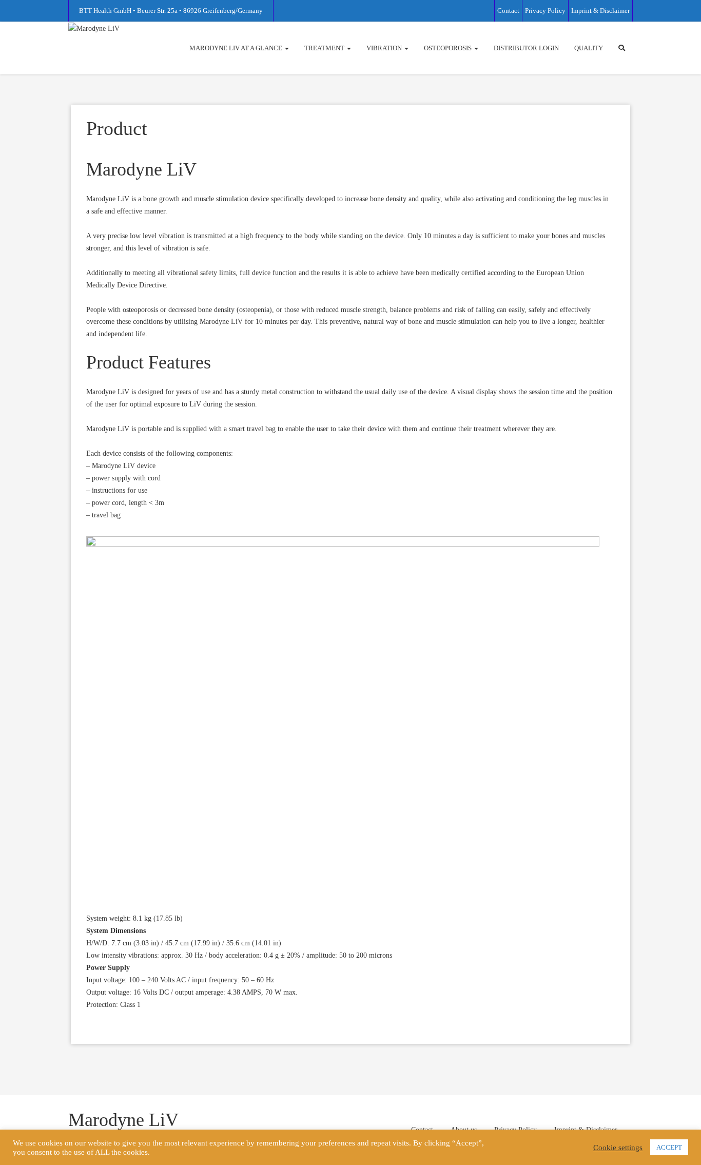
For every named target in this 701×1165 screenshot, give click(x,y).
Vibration (384, 48)
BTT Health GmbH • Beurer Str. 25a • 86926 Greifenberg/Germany (171, 10)
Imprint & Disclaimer (600, 10)
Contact (508, 10)
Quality (588, 48)
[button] (622, 48)
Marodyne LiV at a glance (236, 48)
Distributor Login (526, 48)
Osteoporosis (448, 48)
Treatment (325, 48)
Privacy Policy (545, 10)
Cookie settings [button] (617, 1147)
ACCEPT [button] (669, 1147)
